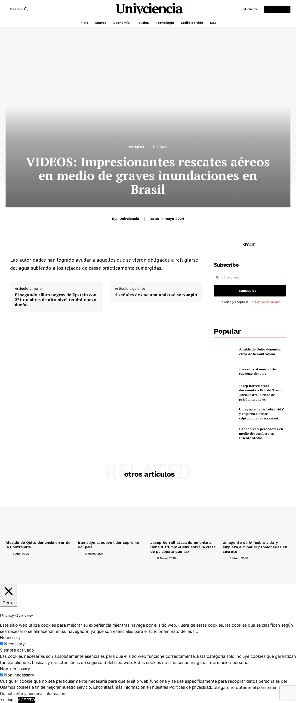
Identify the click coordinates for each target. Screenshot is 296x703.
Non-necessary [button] (15, 668)
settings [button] (8, 699)
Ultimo (159, 147)
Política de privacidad (265, 302)
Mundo (136, 147)
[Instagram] (238, 253)
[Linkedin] (46, 246)
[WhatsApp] (36, 246)
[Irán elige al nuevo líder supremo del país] (224, 371)
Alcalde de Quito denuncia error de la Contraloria (260, 351)
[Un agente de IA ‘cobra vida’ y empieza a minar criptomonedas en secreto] (224, 413)
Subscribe (247, 291)
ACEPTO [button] (26, 699)
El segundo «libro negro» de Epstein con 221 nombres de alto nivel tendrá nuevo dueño (55, 299)
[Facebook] (14, 246)
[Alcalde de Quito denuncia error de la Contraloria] (224, 351)
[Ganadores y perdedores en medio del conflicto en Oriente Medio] (224, 433)
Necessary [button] (10, 637)
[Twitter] (228, 253)
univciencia (129, 219)
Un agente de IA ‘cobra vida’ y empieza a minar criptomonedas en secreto (261, 413)
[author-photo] (9, 553)
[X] (25, 246)
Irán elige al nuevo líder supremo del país (258, 371)
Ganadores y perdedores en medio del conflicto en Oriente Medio (261, 433)
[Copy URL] (57, 246)
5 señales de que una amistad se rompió (156, 294)
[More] (68, 246)
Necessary (14, 643)
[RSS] (249, 253)
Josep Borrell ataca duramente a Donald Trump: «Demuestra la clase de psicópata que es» (261, 392)
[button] (20, 9)
